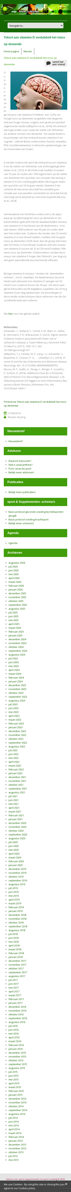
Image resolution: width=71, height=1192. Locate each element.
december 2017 (17, 961)
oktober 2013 (16, 1152)
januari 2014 (16, 1140)
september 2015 (18, 1064)
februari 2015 (16, 1091)
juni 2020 (14, 846)
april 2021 (14, 807)
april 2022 (14, 761)
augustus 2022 (17, 746)
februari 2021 (16, 815)
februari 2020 (16, 861)
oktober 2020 (16, 830)
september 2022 (18, 742)
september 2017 (18, 972)
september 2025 (18, 605)
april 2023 (14, 716)
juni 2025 (14, 616)
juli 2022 (13, 750)
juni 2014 (14, 1121)
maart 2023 (15, 719)
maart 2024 (15, 673)
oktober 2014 (16, 1106)
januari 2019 (16, 911)
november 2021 (17, 781)
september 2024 (18, 650)
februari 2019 (16, 907)
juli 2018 (13, 934)
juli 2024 (13, 658)
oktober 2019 (16, 876)
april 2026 (14, 578)
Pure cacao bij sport (20, 468)
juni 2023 (14, 708)
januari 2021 (16, 819)
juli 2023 (13, 704)
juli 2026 (13, 566)
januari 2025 (16, 635)
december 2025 (17, 593)
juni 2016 (14, 1029)
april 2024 (14, 670)
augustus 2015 (17, 1068)
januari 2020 (16, 865)
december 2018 (17, 915)
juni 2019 (14, 892)
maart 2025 (15, 627)
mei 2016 (14, 1033)
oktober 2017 (16, 968)
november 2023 (17, 689)
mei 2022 (14, 758)
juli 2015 (13, 1072)
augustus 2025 (17, 608)
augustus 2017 (17, 976)
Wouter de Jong (16, 417)
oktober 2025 (16, 601)
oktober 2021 (16, 784)
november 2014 (17, 1102)
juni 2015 (14, 1075)
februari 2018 (16, 953)
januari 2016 (16, 1049)
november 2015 (17, 1056)
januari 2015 (16, 1094)
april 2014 (14, 1129)
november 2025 (17, 597)
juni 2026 (14, 570)
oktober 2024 (16, 647)
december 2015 (17, 1052)
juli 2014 (13, 1117)
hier (10, 313)
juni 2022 (14, 754)
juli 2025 (13, 612)
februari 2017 (16, 999)
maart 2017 (15, 995)
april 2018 (14, 945)
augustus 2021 (17, 792)
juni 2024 (14, 662)
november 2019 (17, 872)
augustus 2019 (17, 884)
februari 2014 (16, 1137)
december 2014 (17, 1098)
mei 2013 (14, 1160)
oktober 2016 (16, 1014)
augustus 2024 (17, 654)
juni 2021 (14, 800)
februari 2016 (16, 1045)
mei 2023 (14, 712)
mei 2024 (14, 666)
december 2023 (17, 685)
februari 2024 (16, 677)
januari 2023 (16, 727)
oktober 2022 (16, 739)
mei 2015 (14, 1079)
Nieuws (27, 51)
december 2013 (17, 1144)
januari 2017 (16, 1003)
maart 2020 (15, 857)
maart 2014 (15, 1133)
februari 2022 (16, 769)
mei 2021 (14, 804)
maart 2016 (15, 1041)
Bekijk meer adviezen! (21, 472)
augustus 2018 (17, 930)
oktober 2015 (16, 1060)
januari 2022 (16, 773)
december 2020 (17, 823)
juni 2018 (14, 938)
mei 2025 (14, 620)
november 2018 (17, 918)
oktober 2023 (16, 693)
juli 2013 (13, 1156)
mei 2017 (14, 987)
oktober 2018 (16, 922)
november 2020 (17, 827)
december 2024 (17, 639)
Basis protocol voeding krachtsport (28, 519)
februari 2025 (16, 631)
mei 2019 (14, 895)
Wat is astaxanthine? (21, 464)
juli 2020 (13, 842)
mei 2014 (14, 1125)
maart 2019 (15, 903)
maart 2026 (15, 582)
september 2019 (18, 880)
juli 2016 (13, 1026)
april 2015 (14, 1083)
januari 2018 (16, 957)
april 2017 (14, 991)
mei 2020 (14, 850)
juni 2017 (14, 983)
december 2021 (17, 777)
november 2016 (17, 1010)
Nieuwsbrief (16, 441)
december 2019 (17, 869)
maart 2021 (15, 811)
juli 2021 (13, 796)
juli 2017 (13, 980)
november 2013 (17, 1148)
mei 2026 (14, 574)
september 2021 (18, 788)
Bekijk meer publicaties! (22, 492)
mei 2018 (14, 941)
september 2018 (18, 926)
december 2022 (17, 731)
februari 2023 (16, 723)
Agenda (13, 543)
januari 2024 (16, 681)
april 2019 (14, 899)
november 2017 (17, 964)
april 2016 (14, 1037)
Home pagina (11, 51)
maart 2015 (15, 1087)
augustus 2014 (17, 1114)
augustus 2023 (17, 700)
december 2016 (17, 1006)
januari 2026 (16, 589)
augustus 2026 (17, 562)
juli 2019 (13, 888)
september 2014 (18, 1110)
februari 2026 (16, 585)
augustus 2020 (17, 838)
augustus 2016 (17, 1022)
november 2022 (17, 735)
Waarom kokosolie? (20, 461)
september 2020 (18, 834)
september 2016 (18, 1018)
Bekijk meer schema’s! (21, 523)
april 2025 (14, 624)
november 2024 (17, 643)
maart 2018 (15, 949)
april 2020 (14, 853)
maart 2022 (15, 765)
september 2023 (18, 696)
